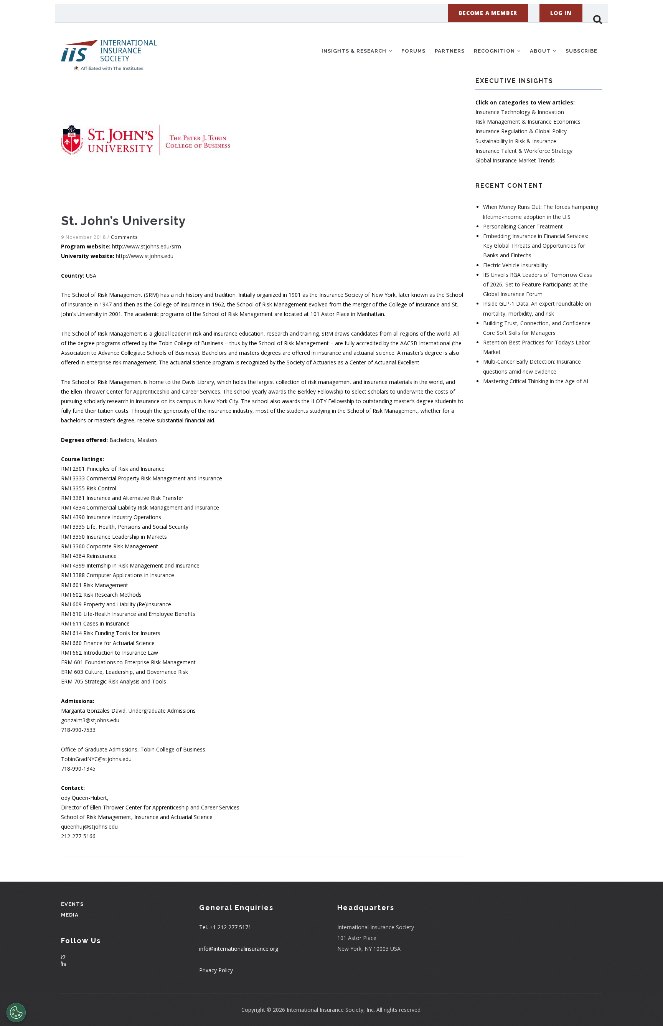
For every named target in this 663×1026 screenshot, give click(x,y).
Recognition (495, 51)
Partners (450, 51)
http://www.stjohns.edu (144, 256)
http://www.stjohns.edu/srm (146, 246)
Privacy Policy (216, 970)
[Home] (109, 49)
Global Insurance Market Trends (515, 160)
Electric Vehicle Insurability (515, 265)
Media (70, 915)
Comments (124, 237)
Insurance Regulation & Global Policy (521, 131)
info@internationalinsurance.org (238, 948)
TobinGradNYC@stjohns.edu (96, 759)
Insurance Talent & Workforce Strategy (523, 150)
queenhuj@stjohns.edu (89, 826)
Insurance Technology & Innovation (519, 112)
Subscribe (581, 51)
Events (72, 904)
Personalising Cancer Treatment (523, 226)
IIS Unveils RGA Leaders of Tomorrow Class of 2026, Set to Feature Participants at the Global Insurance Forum (537, 284)
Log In (561, 13)
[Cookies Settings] (16, 1012)
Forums (413, 51)
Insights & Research (355, 51)
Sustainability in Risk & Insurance (515, 141)
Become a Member (487, 13)
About (541, 51)
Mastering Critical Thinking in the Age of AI (535, 381)
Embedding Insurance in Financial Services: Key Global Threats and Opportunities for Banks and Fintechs (535, 245)
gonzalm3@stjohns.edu (90, 720)
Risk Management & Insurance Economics (528, 121)
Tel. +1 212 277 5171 (225, 927)
